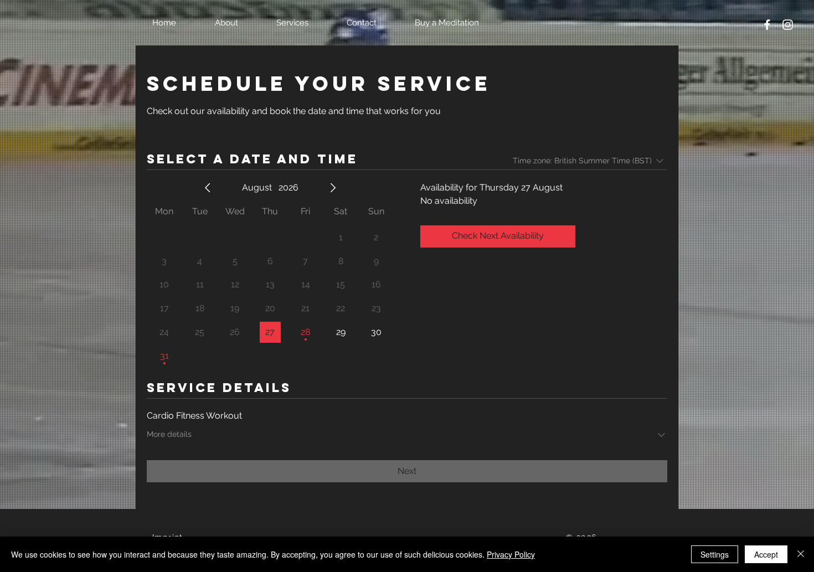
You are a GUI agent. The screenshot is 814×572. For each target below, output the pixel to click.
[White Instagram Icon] (788, 25)
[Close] (800, 554)
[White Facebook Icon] (767, 25)
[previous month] (207, 187)
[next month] (332, 187)
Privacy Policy (511, 554)
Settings (714, 554)
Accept (766, 554)
